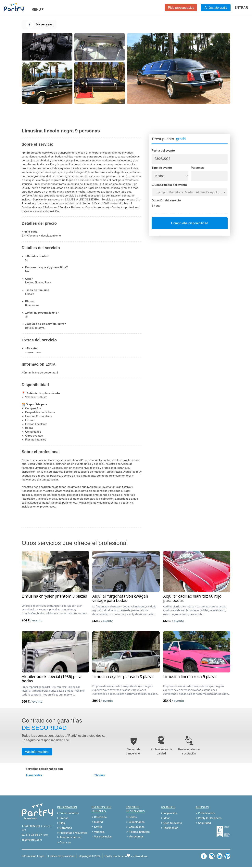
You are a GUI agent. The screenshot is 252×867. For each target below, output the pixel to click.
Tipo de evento (162, 167)
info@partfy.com (32, 839)
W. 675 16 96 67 (32, 834)
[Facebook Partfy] (204, 856)
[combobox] (190, 192)
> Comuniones (135, 826)
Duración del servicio (166, 200)
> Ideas (165, 818)
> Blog (61, 822)
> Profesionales (205, 813)
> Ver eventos (135, 836)
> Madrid (97, 821)
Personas (197, 167)
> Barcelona (99, 817)
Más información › (37, 751)
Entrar (241, 7)
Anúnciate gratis (216, 7)
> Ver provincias (102, 836)
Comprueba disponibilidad (189, 223)
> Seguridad (203, 822)
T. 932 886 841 (31, 825)
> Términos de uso (69, 837)
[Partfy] (18, 7)
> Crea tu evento (171, 822)
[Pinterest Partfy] (227, 856)
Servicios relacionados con (44, 768)
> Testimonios (169, 827)
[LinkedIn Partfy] (219, 856)
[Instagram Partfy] (212, 856)
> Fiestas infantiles (138, 831)
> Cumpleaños (135, 821)
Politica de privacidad (61, 856)
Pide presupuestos (181, 7)
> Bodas (131, 817)
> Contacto (64, 842)
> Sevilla (97, 826)
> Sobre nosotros (68, 813)
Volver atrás (44, 24)
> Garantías (64, 827)
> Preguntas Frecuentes (72, 832)
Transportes (34, 775)
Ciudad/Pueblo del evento (169, 184)
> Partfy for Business (208, 818)
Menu (36, 9)
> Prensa (62, 818)
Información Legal (33, 856)
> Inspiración (169, 813)
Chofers (99, 775)
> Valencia (98, 831)
